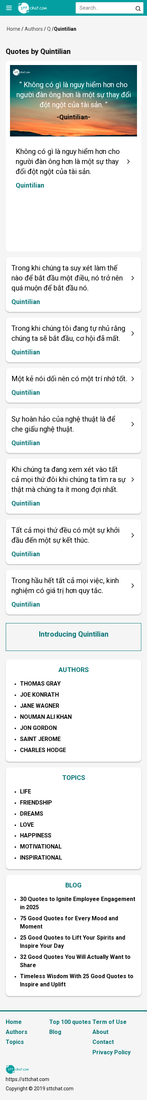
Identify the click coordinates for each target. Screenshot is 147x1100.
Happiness (35, 835)
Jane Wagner (39, 705)
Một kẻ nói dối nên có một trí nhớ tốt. (69, 378)
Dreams (31, 813)
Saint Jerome (40, 739)
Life (25, 791)
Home (13, 29)
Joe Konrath (39, 694)
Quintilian (30, 185)
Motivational (41, 846)
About (100, 1032)
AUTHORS (74, 669)
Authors (34, 29)
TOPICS (73, 777)
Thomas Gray (40, 683)
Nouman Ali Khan (46, 716)
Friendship (36, 802)
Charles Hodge (43, 750)
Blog (55, 1032)
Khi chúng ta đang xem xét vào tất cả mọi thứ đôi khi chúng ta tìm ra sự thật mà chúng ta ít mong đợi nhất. (68, 479)
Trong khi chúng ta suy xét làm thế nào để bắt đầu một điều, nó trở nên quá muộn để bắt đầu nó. (67, 278)
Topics (15, 1042)
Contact (103, 1042)
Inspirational (41, 857)
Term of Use (109, 1022)
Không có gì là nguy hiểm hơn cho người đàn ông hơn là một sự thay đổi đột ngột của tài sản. (68, 161)
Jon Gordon (38, 728)
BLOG (73, 885)
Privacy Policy (111, 1052)
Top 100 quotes (70, 1022)
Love (27, 824)
